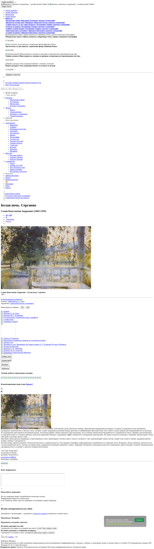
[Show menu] (15, 2)
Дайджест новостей (13, 75)
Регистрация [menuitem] (14, 85)
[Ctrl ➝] (10, 338)
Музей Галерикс (11, 94)
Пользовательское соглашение (36, 547)
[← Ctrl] (9, 321)
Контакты (23, 545)
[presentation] (79, 223)
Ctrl (22, 307)
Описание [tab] (10, 219)
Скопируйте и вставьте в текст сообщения (17, 533)
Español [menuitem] (21, 83)
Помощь (4, 545)
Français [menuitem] (27, 83)
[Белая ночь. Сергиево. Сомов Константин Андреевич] (46, 289)
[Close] (23, 89)
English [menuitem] (15, 83)
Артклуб (11, 119)
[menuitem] (39, 83)
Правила (20, 547)
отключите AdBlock (8, 457)
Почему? (29, 384)
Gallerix (11, 537)
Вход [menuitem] (7, 85)
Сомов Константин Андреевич (22, 303)
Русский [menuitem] (8, 83)
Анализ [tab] (8, 221)
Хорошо (139, 520)
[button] (11, 10)
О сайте (16, 545)
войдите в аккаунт (40, 513)
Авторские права (79, 547)
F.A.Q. (10, 545)
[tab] (8, 215)
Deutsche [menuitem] (34, 83)
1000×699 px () (16, 301)
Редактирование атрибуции (11, 299)
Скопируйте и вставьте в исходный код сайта (18, 528)
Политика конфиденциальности (60, 547)
